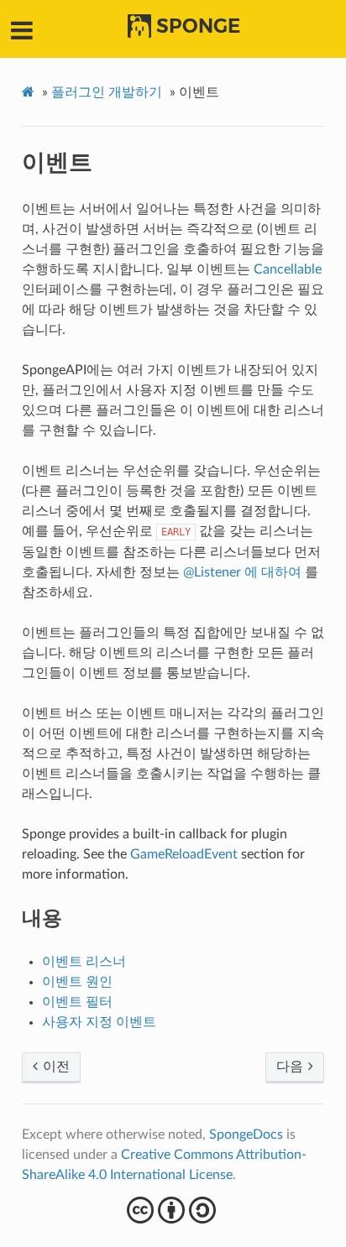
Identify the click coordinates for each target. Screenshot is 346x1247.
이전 (54, 1066)
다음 (291, 1066)
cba (173, 1210)
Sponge (198, 26)
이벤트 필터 (77, 1002)
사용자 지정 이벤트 (99, 1022)
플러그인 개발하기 (106, 92)
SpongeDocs (246, 1134)
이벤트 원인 (77, 982)
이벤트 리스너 (84, 961)
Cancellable (288, 269)
